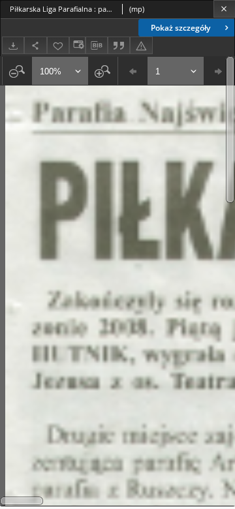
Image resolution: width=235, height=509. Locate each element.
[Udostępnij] (35, 45)
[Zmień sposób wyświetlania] (77, 45)
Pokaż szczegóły (180, 27)
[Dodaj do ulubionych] (58, 45)
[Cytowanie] (119, 45)
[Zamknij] (224, 9)
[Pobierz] (13, 45)
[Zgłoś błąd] (141, 45)
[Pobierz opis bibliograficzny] (97, 46)
